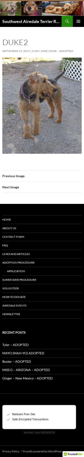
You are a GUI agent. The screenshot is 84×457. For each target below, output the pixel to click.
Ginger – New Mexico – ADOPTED (27, 378)
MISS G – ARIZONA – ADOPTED (26, 370)
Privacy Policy (10, 451)
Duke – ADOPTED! (61, 51)
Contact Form (13, 236)
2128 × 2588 (39, 51)
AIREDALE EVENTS (14, 305)
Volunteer (10, 288)
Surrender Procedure (19, 279)
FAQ (5, 245)
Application (16, 271)
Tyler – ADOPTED (15, 345)
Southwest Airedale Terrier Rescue (32, 21)
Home (6, 219)
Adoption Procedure (18, 262)
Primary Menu (78, 21)
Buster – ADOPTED (16, 361)
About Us (9, 228)
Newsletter (11, 314)
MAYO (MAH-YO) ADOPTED (23, 353)
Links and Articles (16, 254)
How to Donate (14, 297)
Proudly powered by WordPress (42, 451)
